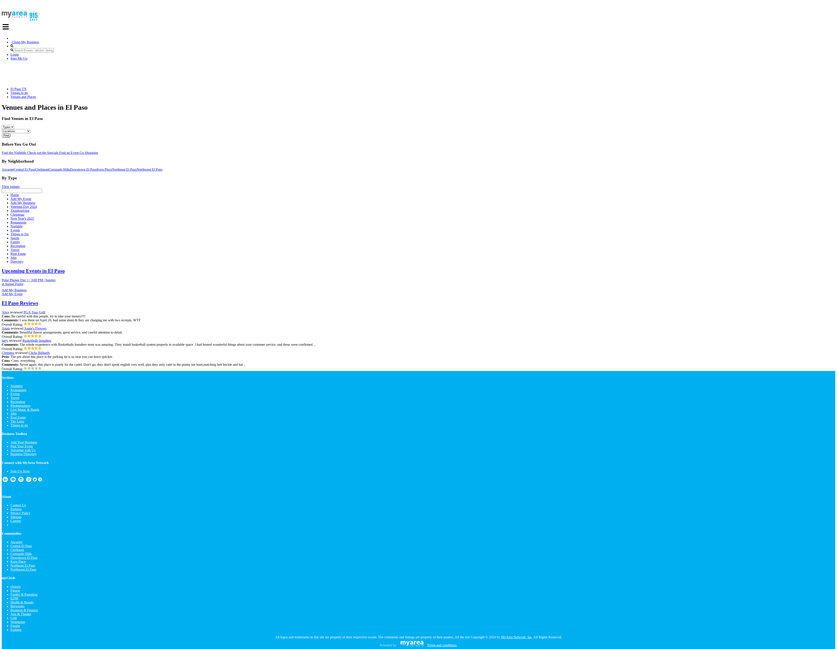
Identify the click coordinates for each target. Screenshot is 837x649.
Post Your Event (21, 446)
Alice (5, 312)
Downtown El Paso (83, 169)
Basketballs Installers (36, 340)
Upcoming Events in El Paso (33, 271)
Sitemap (16, 517)
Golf (13, 618)
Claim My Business (25, 42)
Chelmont (42, 169)
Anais (6, 328)
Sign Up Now (20, 471)
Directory (17, 261)
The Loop (17, 421)
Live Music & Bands (24, 409)
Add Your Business (23, 442)
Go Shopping (88, 153)
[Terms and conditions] (412, 645)
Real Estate (18, 417)
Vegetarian (17, 622)
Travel (14, 398)
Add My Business (14, 290)
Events (15, 394)
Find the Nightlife (14, 153)
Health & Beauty (22, 602)
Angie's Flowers (35, 328)
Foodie (15, 626)
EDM (14, 598)
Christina (8, 353)
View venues (11, 186)
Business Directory (23, 454)
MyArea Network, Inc (516, 637)
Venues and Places (23, 97)
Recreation (17, 402)
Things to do (19, 93)
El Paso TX (18, 89)
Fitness (15, 590)
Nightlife (16, 386)
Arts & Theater (20, 614)
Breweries (17, 606)
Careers (15, 521)
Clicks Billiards (39, 353)
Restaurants (18, 390)
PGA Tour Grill (34, 312)
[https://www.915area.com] (14, 16)
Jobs (13, 413)
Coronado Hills (59, 169)
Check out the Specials (42, 153)
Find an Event (68, 153)
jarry (5, 340)
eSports (15, 586)
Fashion (15, 630)
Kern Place (104, 169)
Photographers (20, 406)
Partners (16, 509)
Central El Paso (24, 169)
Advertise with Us (23, 450)
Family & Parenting (23, 594)
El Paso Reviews (20, 303)
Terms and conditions (441, 645)
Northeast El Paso (124, 169)
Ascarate (8, 169)
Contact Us (18, 505)
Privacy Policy (20, 513)
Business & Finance (24, 610)
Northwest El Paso (149, 169)
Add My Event (12, 294)
